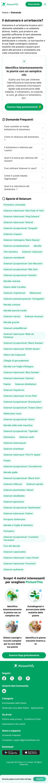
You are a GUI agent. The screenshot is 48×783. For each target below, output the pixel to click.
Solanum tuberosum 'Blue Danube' (21, 372)
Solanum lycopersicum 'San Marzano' (23, 263)
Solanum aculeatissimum (16, 246)
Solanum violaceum (32, 251)
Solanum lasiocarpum (15, 443)
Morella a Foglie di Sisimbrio (18, 525)
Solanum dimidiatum (25, 384)
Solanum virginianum (14, 293)
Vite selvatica (11, 251)
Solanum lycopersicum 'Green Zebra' (23, 407)
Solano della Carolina (15, 287)
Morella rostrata (12, 281)
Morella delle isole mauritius (18, 425)
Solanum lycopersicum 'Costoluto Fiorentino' (21, 538)
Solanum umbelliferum (15, 328)
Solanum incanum (34, 316)
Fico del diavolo (12, 546)
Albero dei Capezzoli (14, 354)
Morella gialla (10, 472)
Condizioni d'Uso (32, 719)
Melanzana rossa (12, 413)
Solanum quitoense (13, 569)
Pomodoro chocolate (14, 204)
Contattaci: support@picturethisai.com (21, 740)
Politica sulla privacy (12, 719)
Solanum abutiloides (14, 496)
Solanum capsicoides (15, 552)
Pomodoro (9, 531)
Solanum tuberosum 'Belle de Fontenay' (19, 335)
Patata (7, 460)
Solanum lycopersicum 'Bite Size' (21, 269)
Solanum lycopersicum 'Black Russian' (23, 343)
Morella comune (12, 304)
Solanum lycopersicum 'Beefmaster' (22, 507)
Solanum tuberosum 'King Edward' (22, 216)
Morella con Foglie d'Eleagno (18, 366)
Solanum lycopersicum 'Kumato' (20, 275)
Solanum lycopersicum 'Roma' (19, 419)
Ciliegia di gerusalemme (16, 360)
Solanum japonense (14, 501)
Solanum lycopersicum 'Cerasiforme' (23, 466)
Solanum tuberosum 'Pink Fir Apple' (22, 454)
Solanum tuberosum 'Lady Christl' (21, 557)
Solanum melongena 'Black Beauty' (22, 240)
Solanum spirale (34, 484)
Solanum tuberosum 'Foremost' (20, 563)
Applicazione (37, 708)
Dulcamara (9, 437)
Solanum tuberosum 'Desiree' (19, 378)
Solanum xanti (26, 437)
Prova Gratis (34, 4)
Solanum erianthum (14, 449)
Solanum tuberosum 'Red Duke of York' (24, 210)
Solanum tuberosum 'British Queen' (22, 349)
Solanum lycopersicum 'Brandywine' (22, 402)
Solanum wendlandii (14, 257)
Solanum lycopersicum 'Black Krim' (22, 478)
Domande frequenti (11, 735)
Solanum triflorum (13, 484)
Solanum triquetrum (14, 390)
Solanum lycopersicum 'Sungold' (21, 228)
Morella (37, 246)
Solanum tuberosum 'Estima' (18, 513)
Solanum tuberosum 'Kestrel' (18, 222)
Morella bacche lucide (15, 310)
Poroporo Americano (14, 519)
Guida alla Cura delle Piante (15, 708)
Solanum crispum (13, 234)
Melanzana (35, 293)
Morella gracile (11, 322)
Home (5, 12)
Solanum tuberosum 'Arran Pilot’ (20, 396)
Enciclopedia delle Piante (14, 703)
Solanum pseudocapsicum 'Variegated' (24, 299)
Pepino (7, 384)
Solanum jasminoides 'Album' (19, 490)
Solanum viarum (12, 316)
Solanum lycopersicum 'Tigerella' (21, 431)
